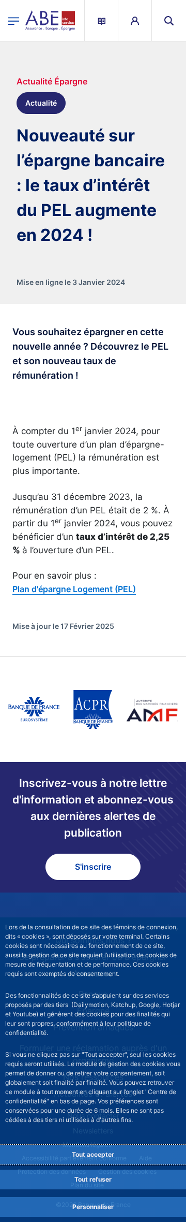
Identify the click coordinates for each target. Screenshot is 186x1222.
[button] (169, 20)
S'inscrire (93, 866)
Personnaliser (93, 1207)
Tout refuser (93, 1179)
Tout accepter (93, 1154)
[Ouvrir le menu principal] (13, 20)
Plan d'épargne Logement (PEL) (74, 589)
